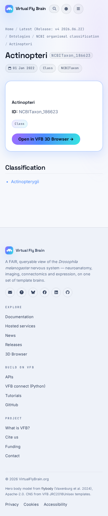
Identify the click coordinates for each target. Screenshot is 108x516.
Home (9, 29)
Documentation (19, 316)
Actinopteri (20, 44)
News (10, 335)
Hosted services (20, 326)
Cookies (31, 504)
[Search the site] (54, 9)
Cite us (11, 437)
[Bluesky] (33, 292)
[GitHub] (67, 292)
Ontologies (19, 36)
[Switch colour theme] (66, 9)
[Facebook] (44, 292)
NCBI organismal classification (67, 36)
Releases (13, 344)
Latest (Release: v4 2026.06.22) (51, 29)
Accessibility (55, 504)
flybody (47, 489)
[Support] (10, 292)
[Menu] (78, 9)
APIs (9, 377)
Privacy (12, 504)
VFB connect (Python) (25, 386)
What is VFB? (17, 428)
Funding (12, 446)
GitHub (11, 405)
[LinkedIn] (56, 292)
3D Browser (16, 354)
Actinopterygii (25, 181)
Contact (12, 455)
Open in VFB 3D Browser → (46, 139)
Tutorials (13, 395)
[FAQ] (21, 292)
